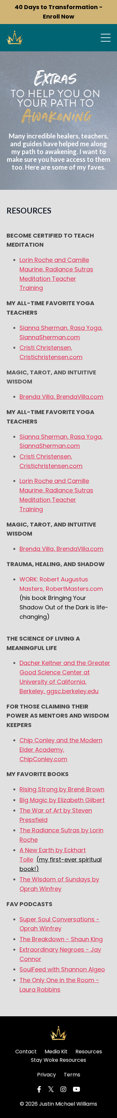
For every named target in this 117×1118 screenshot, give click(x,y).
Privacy (46, 1074)
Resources (88, 1051)
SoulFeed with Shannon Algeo (62, 969)
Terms (72, 1074)
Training (31, 288)
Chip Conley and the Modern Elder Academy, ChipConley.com (61, 749)
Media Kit (56, 1051)
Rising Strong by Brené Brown (62, 789)
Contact (26, 1051)
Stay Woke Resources (58, 1060)
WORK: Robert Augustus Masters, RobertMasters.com (64, 598)
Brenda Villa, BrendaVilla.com (61, 397)
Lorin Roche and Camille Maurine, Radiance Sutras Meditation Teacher (56, 269)
